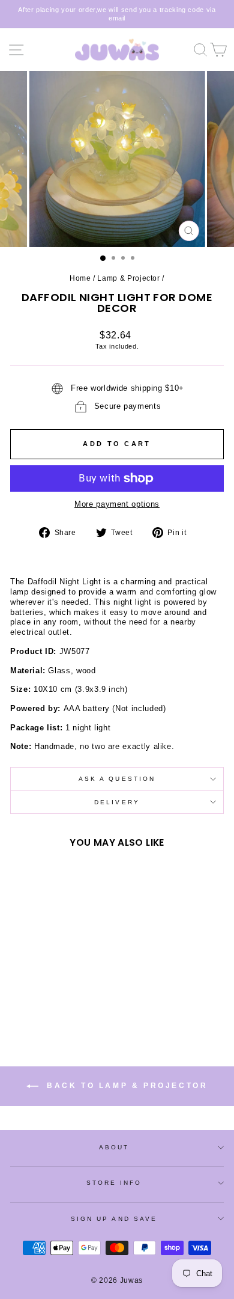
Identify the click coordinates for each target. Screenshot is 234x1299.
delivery (117, 802)
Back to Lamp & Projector (125, 1085)
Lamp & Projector (128, 278)
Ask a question (117, 778)
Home (80, 278)
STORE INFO (114, 1182)
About (114, 1147)
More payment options (117, 504)
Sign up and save (114, 1218)
